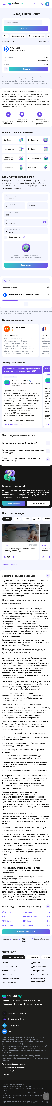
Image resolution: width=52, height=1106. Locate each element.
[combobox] (39, 41)
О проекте (7, 1000)
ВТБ (3, 916)
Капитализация (15, 237)
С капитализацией (9, 967)
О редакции (7, 1004)
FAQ (38, 1000)
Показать (26, 28)
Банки (26, 519)
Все (5, 36)
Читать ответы (38, 503)
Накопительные (8, 971)
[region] (26, 291)
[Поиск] (35, 4)
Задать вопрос (14, 503)
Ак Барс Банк (8, 925)
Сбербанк (6, 912)
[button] (26, 443)
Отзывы (16, 1000)
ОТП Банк (27, 921)
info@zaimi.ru (16, 1019)
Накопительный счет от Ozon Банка (24, 295)
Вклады (7, 519)
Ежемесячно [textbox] (11, 232)
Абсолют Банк (18, 327)
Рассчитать (26, 265)
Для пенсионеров (36, 36)
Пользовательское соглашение (13, 1067)
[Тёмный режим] (41, 4)
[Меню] (4, 4)
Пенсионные (7, 975)
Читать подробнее (12, 424)
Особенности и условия (13, 957)
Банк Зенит (28, 925)
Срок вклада (33, 957)
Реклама (28, 1004)
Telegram (13, 1025)
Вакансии (18, 1004)
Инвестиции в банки (10, 979)
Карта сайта (6, 1074)
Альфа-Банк (28, 912)
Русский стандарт (31, 916)
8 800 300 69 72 (17, 1013)
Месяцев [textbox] (32, 206)
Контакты (38, 1004)
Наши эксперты (28, 1000)
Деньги (36, 519)
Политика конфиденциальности (13, 1064)
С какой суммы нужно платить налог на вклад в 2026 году (19, 550)
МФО (17, 519)
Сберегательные (9, 983)
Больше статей (8, 564)
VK (10, 1031)
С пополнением (18, 36)
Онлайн (5, 963)
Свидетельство (8, 1093)
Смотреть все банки (26, 932)
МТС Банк (6, 921)
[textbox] (39, 41)
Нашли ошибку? (8, 1071)
